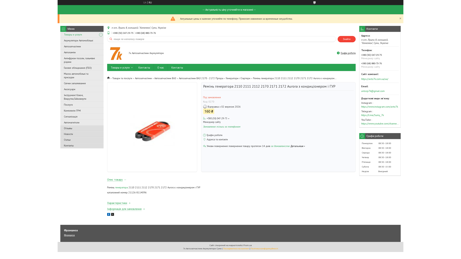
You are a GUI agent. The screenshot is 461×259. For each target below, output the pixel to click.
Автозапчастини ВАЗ (165, 78)
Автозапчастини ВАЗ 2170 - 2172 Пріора (201, 78)
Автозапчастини (72, 46)
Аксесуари (69, 89)
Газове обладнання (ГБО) (78, 67)
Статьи (67, 139)
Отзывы (68, 128)
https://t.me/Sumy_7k (372, 115)
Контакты (69, 145)
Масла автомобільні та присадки (76, 75)
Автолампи (70, 52)
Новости (68, 134)
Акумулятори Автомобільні (78, 40)
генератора (121, 187)
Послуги (68, 104)
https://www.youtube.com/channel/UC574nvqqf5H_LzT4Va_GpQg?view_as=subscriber (380, 123)
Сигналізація (70, 116)
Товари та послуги (122, 78)
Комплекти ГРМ (72, 110)
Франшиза (69, 235)
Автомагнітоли (71, 122)
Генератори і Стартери (238, 78)
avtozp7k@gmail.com (373, 91)
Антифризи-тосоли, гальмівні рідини (79, 60)
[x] (112, 215)
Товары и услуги (73, 34)
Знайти (346, 39)
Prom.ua (247, 245)
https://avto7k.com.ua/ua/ (374, 79)
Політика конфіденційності (264, 248)
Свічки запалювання (75, 83)
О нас (160, 67)
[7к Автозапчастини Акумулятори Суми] (116, 53)
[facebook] (108, 215)
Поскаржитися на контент (236, 248)
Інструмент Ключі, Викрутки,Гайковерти (75, 97)
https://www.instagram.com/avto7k (379, 106)
